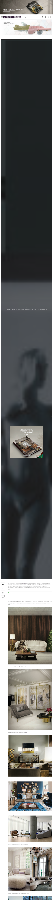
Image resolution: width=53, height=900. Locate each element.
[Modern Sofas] (12, 17)
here (26, 666)
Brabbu (21, 307)
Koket (25, 307)
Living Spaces (30, 307)
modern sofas (24, 583)
